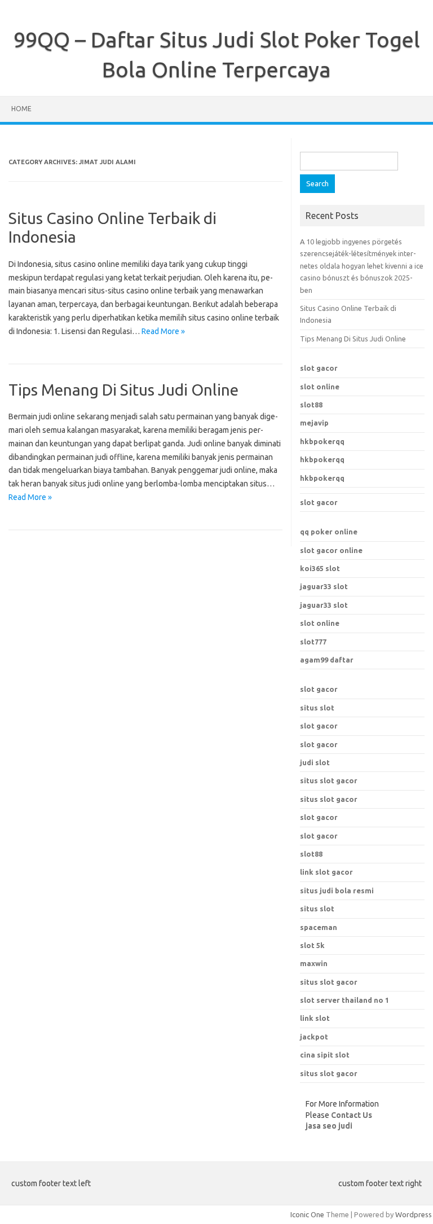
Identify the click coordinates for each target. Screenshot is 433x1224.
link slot (315, 1018)
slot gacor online (331, 550)
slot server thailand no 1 (344, 1000)
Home (21, 108)
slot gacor (319, 368)
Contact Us (351, 1115)
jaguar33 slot (324, 586)
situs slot (317, 708)
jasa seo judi (329, 1125)
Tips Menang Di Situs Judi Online (123, 389)
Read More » (163, 331)
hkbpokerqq (322, 441)
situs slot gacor (328, 780)
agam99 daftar (327, 660)
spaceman (318, 927)
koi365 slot (320, 568)
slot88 (311, 405)
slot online (319, 387)
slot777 (313, 642)
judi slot (315, 762)
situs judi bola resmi (337, 890)
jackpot (314, 1037)
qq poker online (328, 532)
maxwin (314, 963)
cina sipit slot (325, 1055)
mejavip (314, 423)
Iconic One (307, 1214)
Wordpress (413, 1214)
